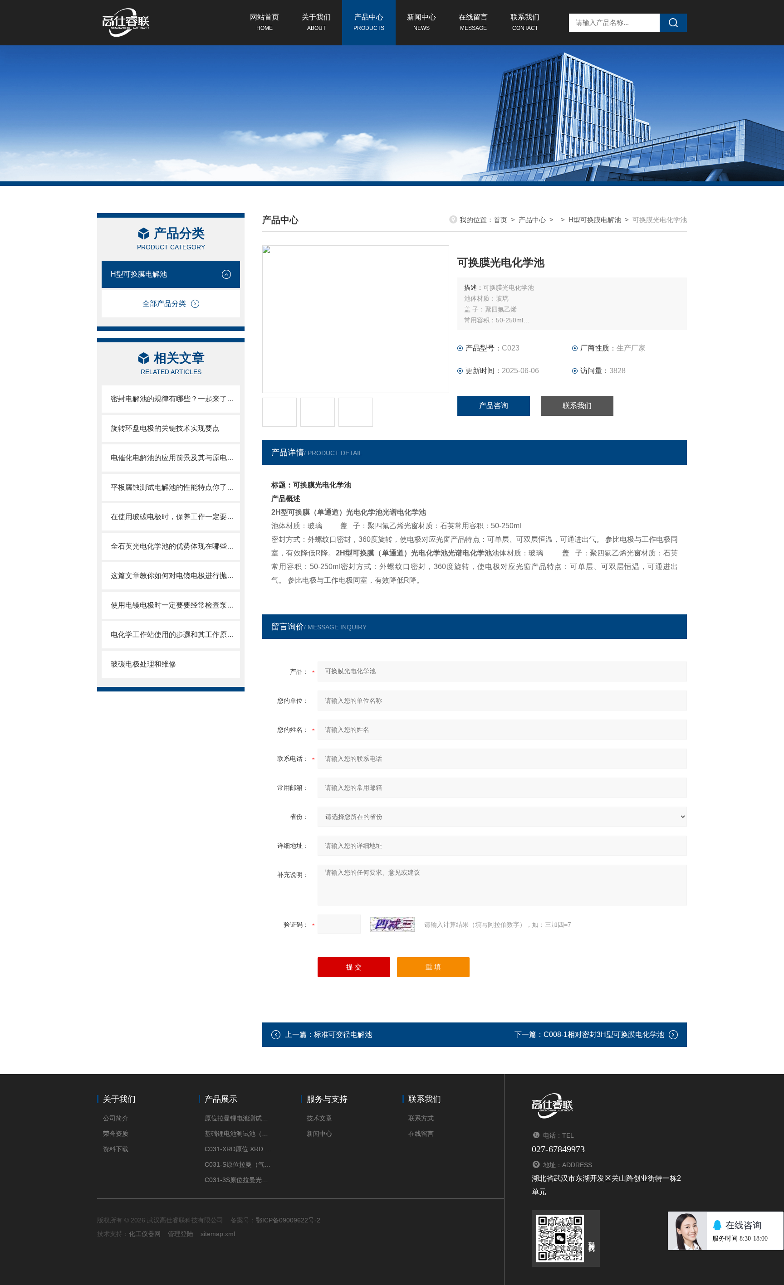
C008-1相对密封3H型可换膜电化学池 (604, 1034)
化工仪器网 (145, 1233)
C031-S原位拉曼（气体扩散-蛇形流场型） (239, 1164)
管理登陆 (180, 1233)
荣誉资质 (115, 1133)
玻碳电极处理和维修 (143, 664)
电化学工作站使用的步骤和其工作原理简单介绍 (175, 634)
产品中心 (368, 22)
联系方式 (421, 1118)
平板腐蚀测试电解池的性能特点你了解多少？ (175, 487)
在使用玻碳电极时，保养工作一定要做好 (175, 517)
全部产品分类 (164, 303)
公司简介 (115, 1118)
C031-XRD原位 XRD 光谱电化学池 (239, 1149)
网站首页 (264, 22)
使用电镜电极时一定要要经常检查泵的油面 (175, 605)
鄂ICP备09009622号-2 (288, 1220)
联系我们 (524, 22)
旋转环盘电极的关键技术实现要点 (165, 428)
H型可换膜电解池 (139, 274)
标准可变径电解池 (343, 1034)
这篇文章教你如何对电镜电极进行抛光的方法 (175, 575)
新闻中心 (421, 22)
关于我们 (316, 22)
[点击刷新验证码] (392, 924)
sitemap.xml (218, 1233)
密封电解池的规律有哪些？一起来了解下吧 (175, 399)
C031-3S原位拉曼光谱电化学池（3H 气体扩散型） (239, 1179)
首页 (500, 220)
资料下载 (115, 1149)
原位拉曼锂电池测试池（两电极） (239, 1118)
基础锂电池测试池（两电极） (239, 1133)
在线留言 (473, 22)
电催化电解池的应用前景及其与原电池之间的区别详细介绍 (175, 458)
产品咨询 (493, 405)
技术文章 (319, 1118)
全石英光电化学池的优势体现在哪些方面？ (175, 546)
